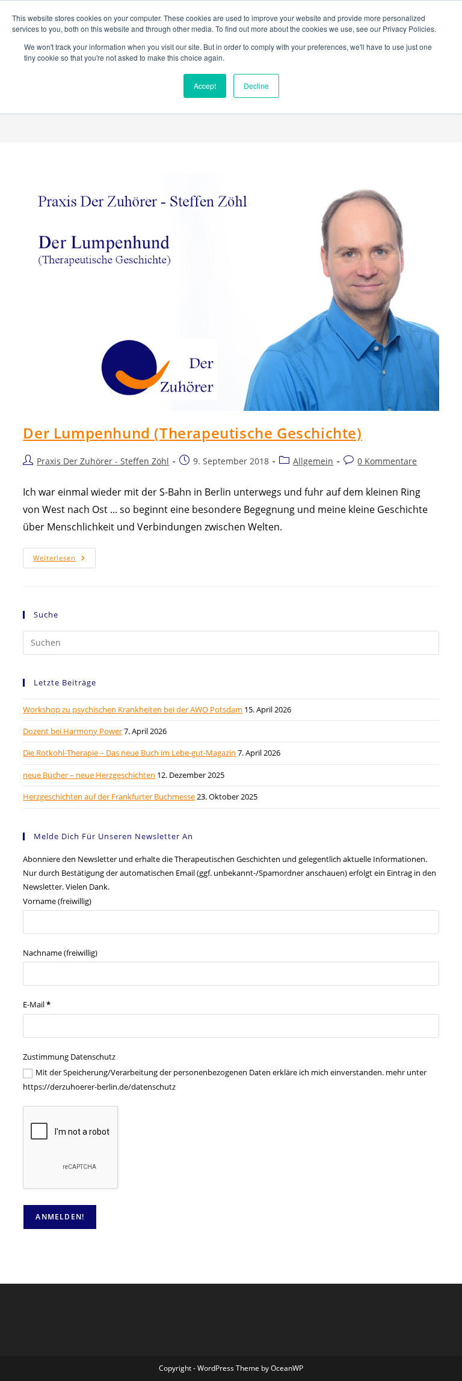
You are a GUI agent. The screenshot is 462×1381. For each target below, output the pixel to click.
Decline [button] (256, 85)
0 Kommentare (387, 461)
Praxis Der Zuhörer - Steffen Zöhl (103, 461)
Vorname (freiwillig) (57, 901)
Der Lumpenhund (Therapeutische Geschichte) (192, 433)
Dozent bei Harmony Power (72, 731)
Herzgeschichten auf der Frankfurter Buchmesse (109, 796)
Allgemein (313, 461)
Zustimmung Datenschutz (69, 1056)
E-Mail (37, 1004)
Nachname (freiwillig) (60, 952)
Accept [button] (205, 85)
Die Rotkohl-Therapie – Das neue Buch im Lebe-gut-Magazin (129, 752)
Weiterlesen (64, 560)
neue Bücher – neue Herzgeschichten (89, 774)
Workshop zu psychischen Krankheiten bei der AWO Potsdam (132, 709)
